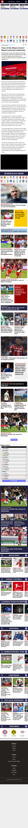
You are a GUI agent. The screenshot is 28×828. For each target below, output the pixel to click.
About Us (14, 746)
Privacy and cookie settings (14, 761)
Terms (14, 757)
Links (14, 774)
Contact (14, 748)
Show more (14, 439)
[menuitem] (3, 1)
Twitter (14, 768)
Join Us (14, 750)
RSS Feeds (14, 772)
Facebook (14, 770)
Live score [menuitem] (11, 1)
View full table (14, 480)
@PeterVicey (11, 44)
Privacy (14, 759)
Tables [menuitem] (18, 1)
